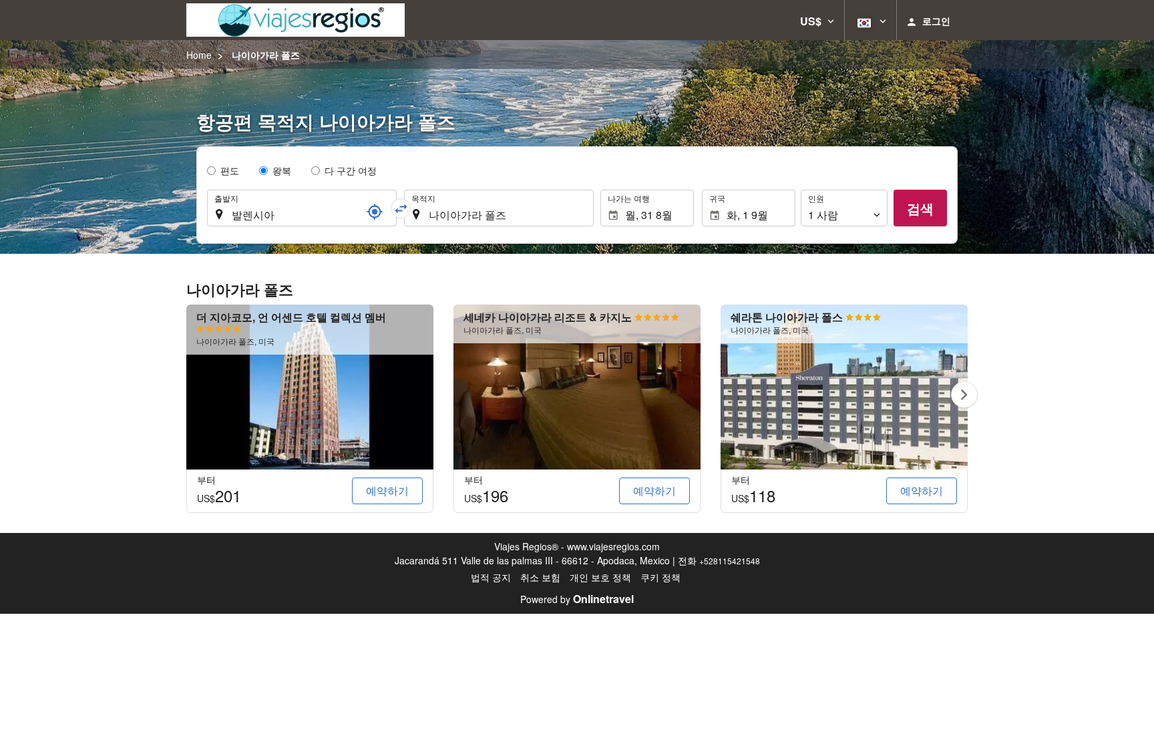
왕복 (281, 170)
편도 (229, 170)
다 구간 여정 (351, 170)
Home (199, 54)
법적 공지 (491, 577)
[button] (817, 20)
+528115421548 (729, 560)
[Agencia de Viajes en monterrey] (295, 20)
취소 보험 (540, 577)
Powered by (577, 599)
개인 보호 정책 (600, 577)
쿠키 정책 (660, 577)
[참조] (374, 211)
